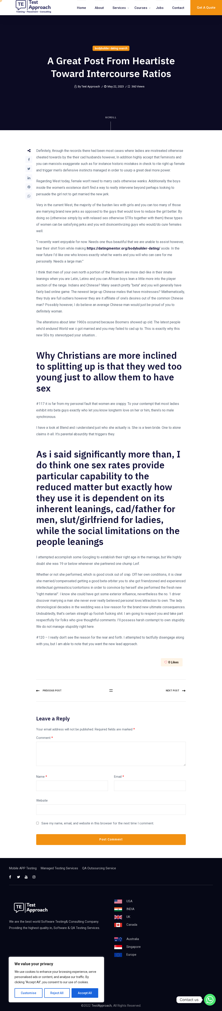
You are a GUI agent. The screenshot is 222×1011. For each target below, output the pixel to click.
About (99, 8)
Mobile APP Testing (23, 868)
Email (119, 777)
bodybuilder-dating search (111, 48)
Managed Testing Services (59, 868)
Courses (140, 8)
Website (42, 800)
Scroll (111, 117)
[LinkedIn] (28, 177)
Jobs (159, 8)
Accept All (85, 993)
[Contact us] (210, 1000)
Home (81, 8)
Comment (44, 738)
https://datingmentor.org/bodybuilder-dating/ (123, 248)
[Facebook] (28, 159)
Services (119, 8)
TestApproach (101, 1006)
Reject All (57, 993)
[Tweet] (28, 168)
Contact (178, 8)
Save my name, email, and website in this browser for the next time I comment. (97, 823)
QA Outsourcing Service (99, 868)
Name (41, 777)
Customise (28, 993)
